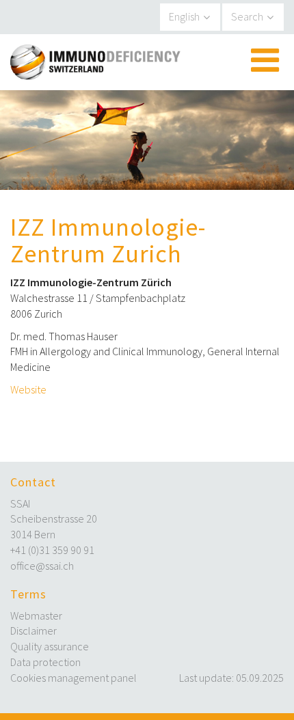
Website (28, 389)
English (184, 16)
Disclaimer (33, 630)
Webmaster (36, 615)
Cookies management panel (73, 677)
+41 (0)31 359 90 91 (52, 550)
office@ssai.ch (42, 565)
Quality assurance (49, 646)
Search (247, 16)
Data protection (45, 662)
